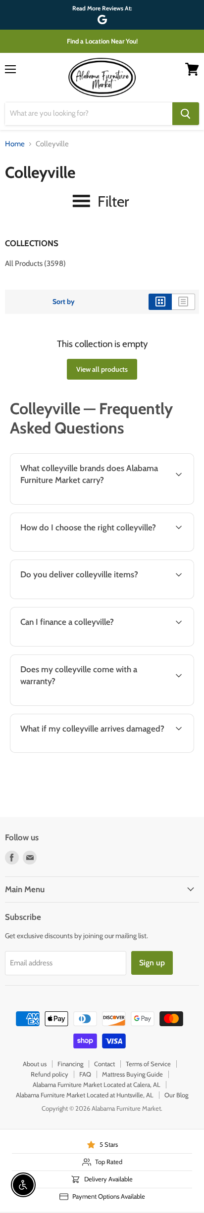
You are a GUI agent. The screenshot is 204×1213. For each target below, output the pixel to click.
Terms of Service (148, 1064)
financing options (85, 644)
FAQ (85, 1074)
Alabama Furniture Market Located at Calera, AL (96, 1084)
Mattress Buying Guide (132, 1074)
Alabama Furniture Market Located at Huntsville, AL (84, 1095)
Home (15, 144)
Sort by (63, 301)
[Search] (185, 113)
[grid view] (160, 301)
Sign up (152, 962)
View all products (102, 369)
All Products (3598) (35, 263)
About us (35, 1064)
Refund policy (49, 1074)
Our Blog (176, 1095)
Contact (104, 1064)
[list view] (183, 301)
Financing (70, 1064)
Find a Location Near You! (102, 41)
